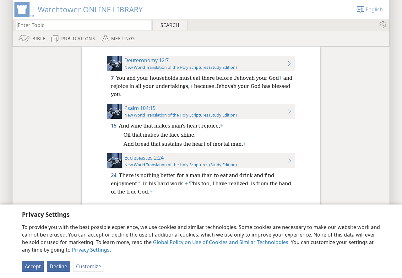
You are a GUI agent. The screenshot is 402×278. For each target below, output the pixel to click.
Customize (88, 266)
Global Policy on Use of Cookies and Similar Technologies (220, 242)
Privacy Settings (91, 249)
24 (114, 175)
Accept (33, 266)
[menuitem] (382, 25)
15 (114, 125)
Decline (58, 266)
